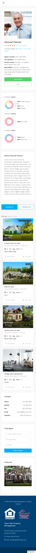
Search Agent (18, 450)
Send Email (18, 79)
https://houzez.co (26, 415)
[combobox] (14, 216)
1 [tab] (13, 490)
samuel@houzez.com (24, 412)
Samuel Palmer (11, 256)
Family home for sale (12, 330)
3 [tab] (19, 490)
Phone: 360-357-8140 (12, 536)
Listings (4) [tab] (9, 207)
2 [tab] (16, 490)
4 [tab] (22, 490)
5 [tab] (25, 490)
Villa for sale (9, 287)
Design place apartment (13, 374)
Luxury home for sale (12, 243)
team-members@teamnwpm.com (16, 540)
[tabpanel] (18, 476)
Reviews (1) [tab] (26, 207)
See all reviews (21, 45)
